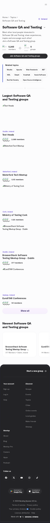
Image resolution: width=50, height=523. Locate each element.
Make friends (31, 421)
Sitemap (29, 427)
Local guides (31, 416)
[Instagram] (29, 477)
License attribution (22, 513)
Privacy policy (32, 505)
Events (28, 394)
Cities (28, 405)
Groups (29, 389)
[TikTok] (37, 477)
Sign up (6, 389)
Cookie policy (35, 509)
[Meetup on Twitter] (14, 477)
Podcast (6, 463)
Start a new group (35, 371)
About (5, 436)
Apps (5, 457)
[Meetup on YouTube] (21, 477)
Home (5, 17)
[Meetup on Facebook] (6, 477)
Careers (6, 452)
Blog (5, 441)
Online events (31, 411)
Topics (13, 17)
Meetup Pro (8, 447)
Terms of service (18, 505)
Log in (5, 394)
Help (5, 400)
